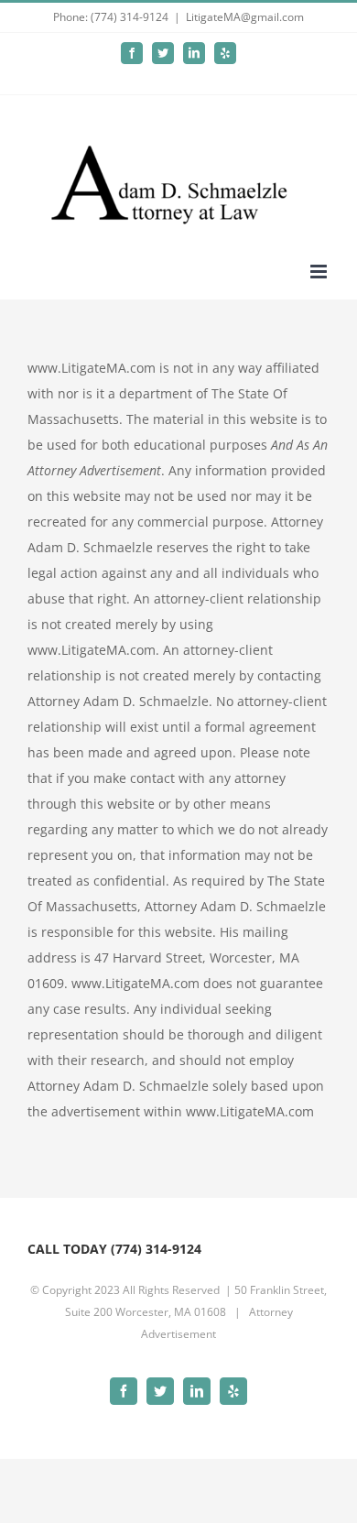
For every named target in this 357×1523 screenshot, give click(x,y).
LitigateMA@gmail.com (245, 17)
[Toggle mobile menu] (320, 271)
